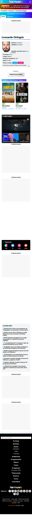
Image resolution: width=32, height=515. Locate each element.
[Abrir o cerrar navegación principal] (1, 2)
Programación (16, 459)
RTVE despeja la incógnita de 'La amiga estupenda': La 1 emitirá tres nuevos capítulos (15, 339)
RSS (19, 502)
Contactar (14, 502)
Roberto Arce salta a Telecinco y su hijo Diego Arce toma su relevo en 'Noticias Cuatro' (15, 334)
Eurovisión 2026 (16, 470)
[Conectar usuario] (30, 2)
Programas (16, 468)
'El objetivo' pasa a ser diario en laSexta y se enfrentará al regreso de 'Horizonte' (15, 347)
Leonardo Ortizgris (21, 11)
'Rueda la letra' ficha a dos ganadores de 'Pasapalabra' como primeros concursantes (15, 329)
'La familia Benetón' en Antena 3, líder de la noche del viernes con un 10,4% (15, 6)
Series (16, 447)
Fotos (16, 465)
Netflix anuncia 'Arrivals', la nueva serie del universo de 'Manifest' (15, 351)
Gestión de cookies (18, 500)
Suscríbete (16, 482)
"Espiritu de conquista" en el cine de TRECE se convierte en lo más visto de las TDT (15, 367)
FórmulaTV (4, 11)
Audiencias (16, 456)
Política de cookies (7, 500)
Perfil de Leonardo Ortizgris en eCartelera (14, 65)
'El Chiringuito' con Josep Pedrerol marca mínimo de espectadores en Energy (15, 355)
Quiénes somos (6, 499)
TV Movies (16, 454)
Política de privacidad (23, 499)
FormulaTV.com (12, 505)
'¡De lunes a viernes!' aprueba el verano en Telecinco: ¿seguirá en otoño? (15, 359)
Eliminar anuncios (16, 20)
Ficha (3, 16)
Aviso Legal (14, 499)
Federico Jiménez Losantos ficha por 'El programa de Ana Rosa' (15, 363)
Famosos (11, 11)
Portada (16, 441)
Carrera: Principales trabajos (14, 80)
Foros (16, 479)
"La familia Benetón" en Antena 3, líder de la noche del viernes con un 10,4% (15, 343)
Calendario (16, 449)
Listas (16, 451)
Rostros (16, 476)
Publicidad (26, 500)
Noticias (16, 444)
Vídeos (16, 462)
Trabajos (10, 16)
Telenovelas (16, 473)
